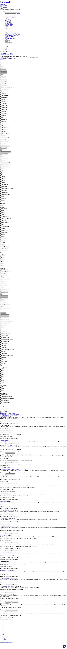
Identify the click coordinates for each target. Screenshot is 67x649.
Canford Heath (3, 228)
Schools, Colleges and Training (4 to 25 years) (12, 34)
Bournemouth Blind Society (6, 594)
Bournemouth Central (4, 230)
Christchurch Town (3, 220)
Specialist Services (4, 186)
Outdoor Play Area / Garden (5, 304)
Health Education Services (5, 133)
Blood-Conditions (3, 93)
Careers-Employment (4, 97)
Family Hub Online (7, 28)
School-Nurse (3, 182)
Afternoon (2, 388)
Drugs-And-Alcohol (3, 113)
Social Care (6, 41)
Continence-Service (4, 109)
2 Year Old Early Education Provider (6, 396)
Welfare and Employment (9, 24)
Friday (2, 378)
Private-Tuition (3, 178)
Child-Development (4, 103)
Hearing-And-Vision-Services (5, 141)
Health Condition (3, 131)
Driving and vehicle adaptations (5, 411)
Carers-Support (3, 101)
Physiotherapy (3, 176)
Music (2, 170)
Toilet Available (3, 281)
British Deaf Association (5, 612)
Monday (2, 370)
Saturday (2, 380)
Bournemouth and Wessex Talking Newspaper (9, 586)
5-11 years (2, 263)
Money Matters (7, 40)
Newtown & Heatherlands (4, 216)
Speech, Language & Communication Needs (7, 349)
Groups (2, 123)
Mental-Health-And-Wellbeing (5, 162)
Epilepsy (2, 117)
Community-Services (4, 107)
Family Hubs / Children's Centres (10, 17)
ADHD (2, 329)
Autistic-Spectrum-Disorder (5, 89)
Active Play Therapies (4, 440)
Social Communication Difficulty (6, 333)
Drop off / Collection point (5, 279)
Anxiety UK (3, 501)
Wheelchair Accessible (4, 269)
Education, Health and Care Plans (10, 38)
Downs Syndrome (3, 347)
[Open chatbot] (64, 646)
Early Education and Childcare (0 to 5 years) (12, 33)
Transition (2, 196)
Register (6, 49)
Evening (2, 386)
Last (3, 634)
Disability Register (8, 44)
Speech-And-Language (4, 192)
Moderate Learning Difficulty (5, 337)
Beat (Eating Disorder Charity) (6, 578)
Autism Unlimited (4, 535)
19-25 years (2, 257)
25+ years (2, 259)
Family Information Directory (10, 21)
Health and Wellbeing (8, 25)
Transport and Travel (8, 37)
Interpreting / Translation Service (6, 308)
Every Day (2, 382)
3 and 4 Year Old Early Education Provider (7, 398)
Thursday (2, 376)
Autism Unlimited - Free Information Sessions (9, 543)
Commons (2, 210)
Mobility (2, 168)
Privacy (4, 640)
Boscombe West (3, 238)
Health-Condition (3, 135)
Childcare (6, 16)
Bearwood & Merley (4, 250)
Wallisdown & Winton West (5, 226)
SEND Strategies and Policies (9, 31)
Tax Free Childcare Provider (5, 402)
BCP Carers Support (4, 561)
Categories (10, 58)
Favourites (2, 59)
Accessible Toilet (3, 273)
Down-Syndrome (3, 111)
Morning (2, 390)
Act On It (2, 425)
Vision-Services (3, 198)
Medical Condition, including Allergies (6, 355)
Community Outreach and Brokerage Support (12, 13)
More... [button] (1, 252)
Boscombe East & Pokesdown (5, 218)
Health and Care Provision (5, 127)
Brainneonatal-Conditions (4, 95)
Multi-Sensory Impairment (5, 341)
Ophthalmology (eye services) (5, 412)
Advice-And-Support (4, 81)
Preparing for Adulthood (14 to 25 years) (11, 35)
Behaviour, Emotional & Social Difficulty (7, 339)
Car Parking (2, 277)
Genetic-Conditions (4, 119)
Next (3, 633)
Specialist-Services (4, 190)
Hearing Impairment (4, 353)
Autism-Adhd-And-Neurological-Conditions (7, 87)
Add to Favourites (15, 423)
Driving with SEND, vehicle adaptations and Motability (9, 414)
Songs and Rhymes (4, 285)
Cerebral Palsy (3, 363)
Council (5, 2)
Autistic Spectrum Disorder (5, 323)
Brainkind (3, 603)
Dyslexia (2, 359)
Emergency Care (3, 115)
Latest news (7, 26)
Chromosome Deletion (4, 335)
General (11, 12)
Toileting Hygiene (3, 351)
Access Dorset (3, 416)
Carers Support (3, 99)
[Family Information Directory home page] (6, 642)
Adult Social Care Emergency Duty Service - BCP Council (11, 469)
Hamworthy (2, 236)
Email (7, 423)
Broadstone (2, 244)
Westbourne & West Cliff (4, 222)
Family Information (3, 635)
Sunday (2, 368)
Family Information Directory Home (11, 15)
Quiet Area (2, 306)
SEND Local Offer (11, 37)
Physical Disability (3, 345)
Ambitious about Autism (5, 493)
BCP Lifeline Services (5, 570)
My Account (5, 48)
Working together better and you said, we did (12, 32)
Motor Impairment (3, 325)
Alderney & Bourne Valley (5, 246)
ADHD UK (3, 463)
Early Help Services (8, 21)
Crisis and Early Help (8, 42)
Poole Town (2, 212)
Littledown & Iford (3, 208)
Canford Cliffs (3, 242)
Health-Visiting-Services (4, 137)
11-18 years (2, 255)
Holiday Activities (8, 19)
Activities (6, 18)
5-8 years (2, 265)
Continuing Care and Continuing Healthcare (7, 413)
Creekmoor (2, 234)
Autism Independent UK (5, 526)
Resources (2, 180)
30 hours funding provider (4, 400)
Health (6, 39)
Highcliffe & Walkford (4, 232)
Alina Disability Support (5, 484)
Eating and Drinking (4, 343)
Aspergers (2, 327)
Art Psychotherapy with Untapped (7, 510)
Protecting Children (8, 22)
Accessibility (5, 637)
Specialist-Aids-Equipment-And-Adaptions (7, 188)
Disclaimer (4, 639)
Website (10, 423)
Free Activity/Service (4, 394)
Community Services (4, 105)
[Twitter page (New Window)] (7, 635)
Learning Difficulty (3, 331)
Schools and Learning (8, 23)
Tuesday (2, 372)
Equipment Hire (3, 283)
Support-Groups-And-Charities (5, 194)
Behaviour (2, 91)
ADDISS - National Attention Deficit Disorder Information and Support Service (14, 454)
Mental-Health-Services (4, 164)
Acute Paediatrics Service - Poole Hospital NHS (9, 445)
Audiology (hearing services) (5, 410)
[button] (33, 61)
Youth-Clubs (3, 200)
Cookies (4, 638)
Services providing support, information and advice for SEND (10, 415)
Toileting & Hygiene (4, 361)
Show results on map (3, 408)
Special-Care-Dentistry (4, 184)
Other (2, 172)
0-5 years (2, 261)
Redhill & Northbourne (4, 248)
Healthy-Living (3, 139)
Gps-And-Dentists (3, 121)
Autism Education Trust (5, 518)
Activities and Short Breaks (9, 36)
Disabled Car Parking (4, 275)
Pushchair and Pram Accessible (6, 271)
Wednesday (2, 374)
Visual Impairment (3, 357)
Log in (6, 48)
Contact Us (5, 46)
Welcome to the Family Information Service (12, 12)
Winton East (3, 240)
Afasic (2, 475)
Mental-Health (3, 160)
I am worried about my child (9, 30)
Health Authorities (3, 129)
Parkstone (2, 214)
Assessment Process (4, 85)
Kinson (2, 224)
